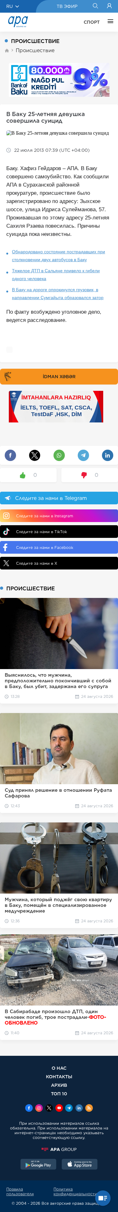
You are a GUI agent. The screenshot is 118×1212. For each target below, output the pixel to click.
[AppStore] (80, 1165)
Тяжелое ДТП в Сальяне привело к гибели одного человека (56, 274)
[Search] (95, 6)
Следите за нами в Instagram (44, 516)
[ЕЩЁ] (108, 22)
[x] (49, 1108)
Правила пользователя (20, 1191)
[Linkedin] (79, 1108)
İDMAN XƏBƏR (59, 376)
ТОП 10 (59, 1093)
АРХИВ (59, 1085)
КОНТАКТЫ (59, 1076)
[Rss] (89, 1108)
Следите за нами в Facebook (44, 547)
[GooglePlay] (38, 1165)
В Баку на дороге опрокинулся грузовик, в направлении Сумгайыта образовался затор (58, 293)
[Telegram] (69, 1108)
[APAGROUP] (59, 1149)
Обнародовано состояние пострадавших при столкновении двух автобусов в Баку (58, 255)
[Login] (109, 6)
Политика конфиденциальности (75, 1191)
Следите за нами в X (36, 563)
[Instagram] (39, 1108)
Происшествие (35, 50)
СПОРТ (92, 22)
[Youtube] (59, 1108)
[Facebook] (29, 1108)
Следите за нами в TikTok (41, 531)
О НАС (59, 1068)
